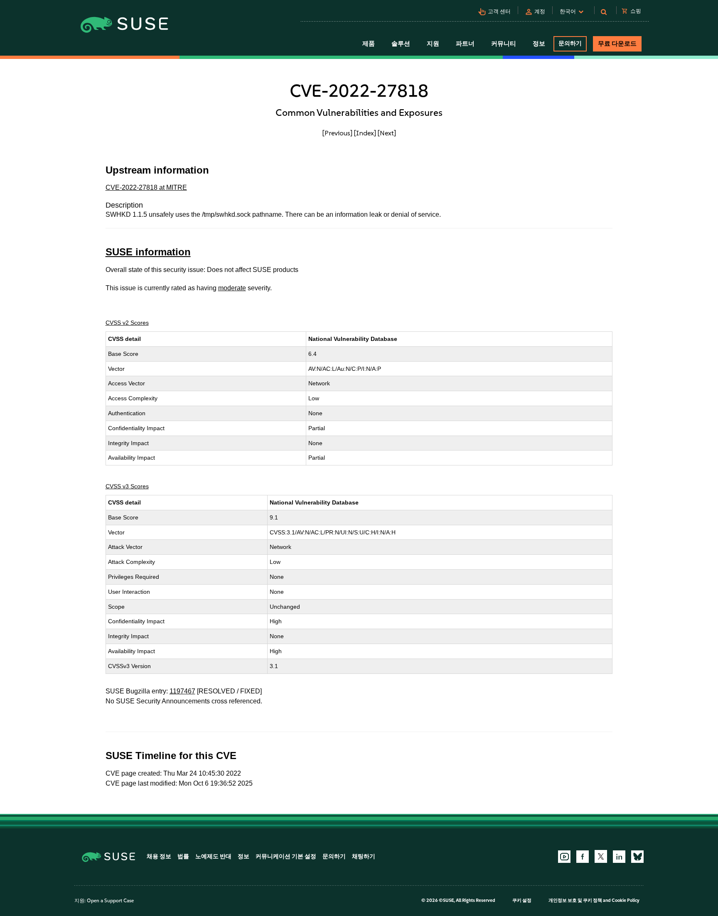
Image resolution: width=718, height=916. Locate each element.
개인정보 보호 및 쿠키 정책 (575, 900)
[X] (601, 856)
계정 (539, 11)
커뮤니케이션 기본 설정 (286, 856)
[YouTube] (564, 856)
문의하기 (570, 43)
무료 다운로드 (617, 43)
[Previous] (337, 133)
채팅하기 (363, 856)
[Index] (365, 133)
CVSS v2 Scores (127, 322)
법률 (183, 856)
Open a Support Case (110, 901)
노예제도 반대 (213, 856)
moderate (232, 287)
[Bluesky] (637, 856)
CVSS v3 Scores (127, 486)
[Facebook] (582, 856)
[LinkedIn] (619, 856)
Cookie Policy (625, 900)
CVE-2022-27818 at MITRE (146, 187)
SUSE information (148, 251)
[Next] (387, 133)
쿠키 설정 (521, 900)
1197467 (182, 691)
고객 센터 (499, 11)
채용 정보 (159, 856)
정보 (243, 856)
